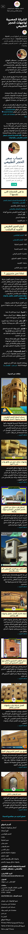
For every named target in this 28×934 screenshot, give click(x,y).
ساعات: (3, 885)
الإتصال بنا (6, 365)
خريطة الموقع (5, 919)
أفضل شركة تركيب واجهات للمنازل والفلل (14, 706)
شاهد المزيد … (22, 435)
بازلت (3, 837)
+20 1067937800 (7, 896)
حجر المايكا (5, 840)
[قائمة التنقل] (3, 6)
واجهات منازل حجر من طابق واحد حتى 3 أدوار (14, 463)
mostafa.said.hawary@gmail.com (12, 876)
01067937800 (8, 112)
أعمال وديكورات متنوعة (8, 828)
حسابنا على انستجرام (8, 907)
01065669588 (10, 109)
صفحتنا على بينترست (8, 904)
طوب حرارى (5, 856)
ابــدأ (13, 184)
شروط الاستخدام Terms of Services (13, 926)
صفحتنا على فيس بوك (8, 910)
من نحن (14, 365)
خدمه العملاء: (17, 896)
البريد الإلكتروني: (6, 873)
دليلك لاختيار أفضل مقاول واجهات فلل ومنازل (14, 615)
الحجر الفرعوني (18, 240)
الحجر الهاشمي (19, 235)
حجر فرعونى (5, 846)
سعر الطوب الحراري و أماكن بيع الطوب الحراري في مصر (14, 662)
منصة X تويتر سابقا (7, 929)
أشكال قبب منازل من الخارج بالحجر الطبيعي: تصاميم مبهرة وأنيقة (14, 509)
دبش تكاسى (5, 849)
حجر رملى (4, 843)
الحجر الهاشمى (6, 834)
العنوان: (3, 879)
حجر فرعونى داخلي (14, 794)
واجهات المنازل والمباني (17, 209)
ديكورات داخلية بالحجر (8, 852)
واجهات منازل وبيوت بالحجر (10, 862)
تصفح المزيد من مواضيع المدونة (14, 816)
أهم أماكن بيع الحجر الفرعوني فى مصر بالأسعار (14, 570)
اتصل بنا (4, 916)
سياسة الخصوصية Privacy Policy (12, 923)
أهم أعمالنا (4, 831)
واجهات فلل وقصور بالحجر (10, 859)
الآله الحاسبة (17, 135)
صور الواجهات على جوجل (9, 901)
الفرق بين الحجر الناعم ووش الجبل (14, 751)
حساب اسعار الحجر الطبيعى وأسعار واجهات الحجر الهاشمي (14, 418)
